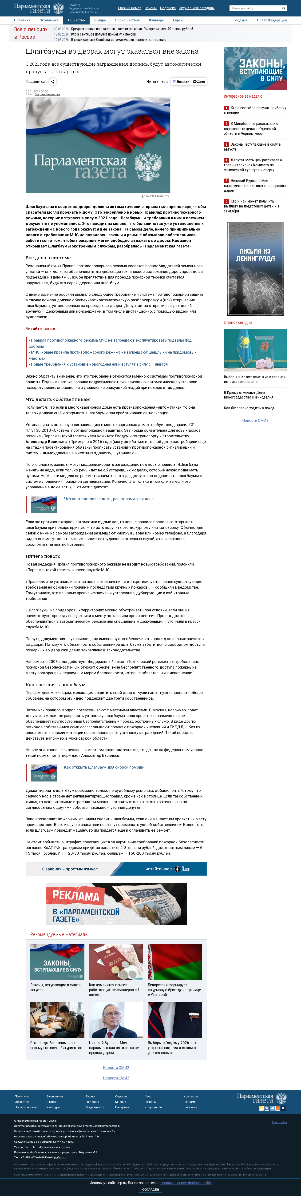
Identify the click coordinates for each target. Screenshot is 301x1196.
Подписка (168, 8)
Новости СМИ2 (116, 1067)
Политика (22, 20)
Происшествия (127, 20)
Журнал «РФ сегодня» (196, 8)
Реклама (190, 1102)
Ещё (176, 20)
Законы (151, 8)
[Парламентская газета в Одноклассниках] (277, 1108)
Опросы (121, 1096)
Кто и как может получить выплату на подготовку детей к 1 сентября (251, 206)
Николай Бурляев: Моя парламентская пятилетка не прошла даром (255, 185)
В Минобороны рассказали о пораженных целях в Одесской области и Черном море (251, 128)
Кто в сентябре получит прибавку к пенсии (95, 34)
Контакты (191, 1096)
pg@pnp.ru (60, 1157)
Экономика (49, 20)
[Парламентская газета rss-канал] (261, 1108)
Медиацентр (95, 1107)
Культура (156, 20)
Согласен (150, 1190)
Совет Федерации (272, 20)
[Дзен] (199, 81)
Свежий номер (129, 8)
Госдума (241, 20)
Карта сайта (279, 1122)
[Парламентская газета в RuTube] (283, 1108)
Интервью (122, 1107)
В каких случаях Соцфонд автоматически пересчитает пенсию (110, 39)
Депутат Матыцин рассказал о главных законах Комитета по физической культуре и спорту (253, 165)
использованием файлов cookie (186, 1183)
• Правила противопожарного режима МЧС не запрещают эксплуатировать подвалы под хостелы (110, 343)
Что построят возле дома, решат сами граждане (109, 498)
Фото (148, 1096)
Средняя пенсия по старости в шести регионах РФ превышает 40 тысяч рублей (123, 29)
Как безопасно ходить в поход (249, 408)
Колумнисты (153, 1107)
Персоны (92, 1102)
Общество (76, 20)
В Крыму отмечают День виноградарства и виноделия (248, 394)
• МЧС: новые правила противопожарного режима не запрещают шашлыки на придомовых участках (112, 355)
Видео (90, 1096)
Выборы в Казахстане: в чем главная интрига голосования (254, 379)
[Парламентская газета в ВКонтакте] (267, 1108)
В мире (100, 20)
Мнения (120, 1102)
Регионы (151, 1102)
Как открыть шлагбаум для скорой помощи (104, 767)
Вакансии (190, 1107)
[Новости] (181, 81)
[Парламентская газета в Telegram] (272, 1108)
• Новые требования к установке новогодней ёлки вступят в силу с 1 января (98, 364)
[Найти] (284, 8)
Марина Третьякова (47, 94)
